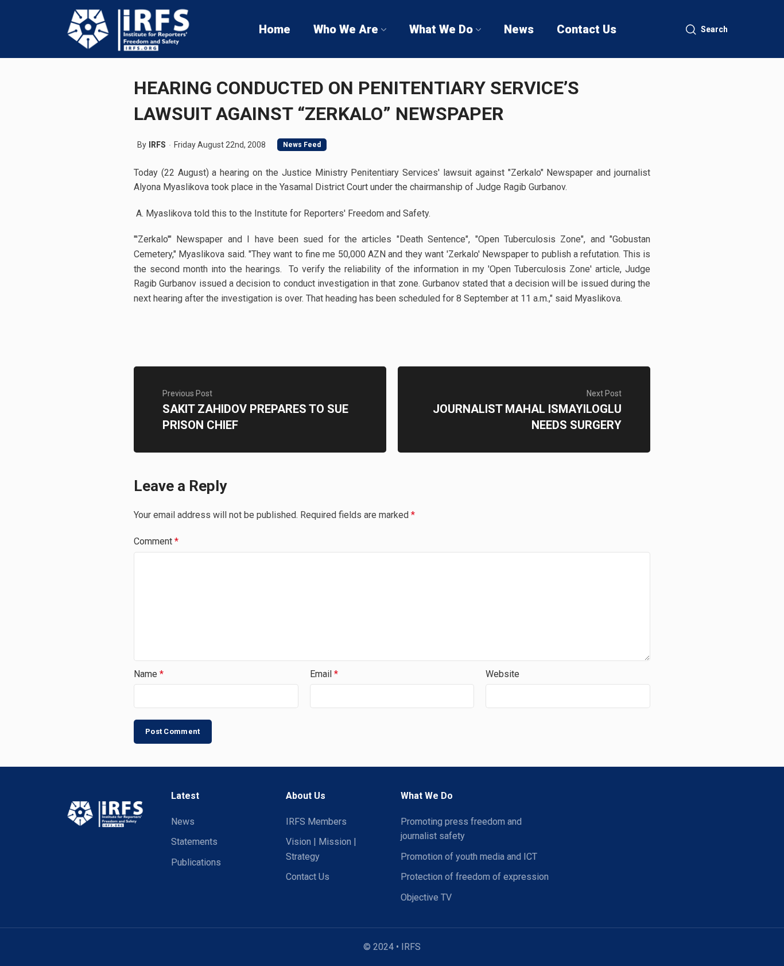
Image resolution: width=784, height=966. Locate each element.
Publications (196, 862)
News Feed (302, 145)
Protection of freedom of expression (475, 876)
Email (324, 674)
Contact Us (307, 876)
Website (502, 674)
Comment (156, 541)
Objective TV (426, 897)
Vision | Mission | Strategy (321, 849)
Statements (194, 841)
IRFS (157, 144)
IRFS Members (316, 821)
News (183, 821)
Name (149, 674)
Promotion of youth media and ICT (469, 856)
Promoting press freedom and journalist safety (461, 829)
